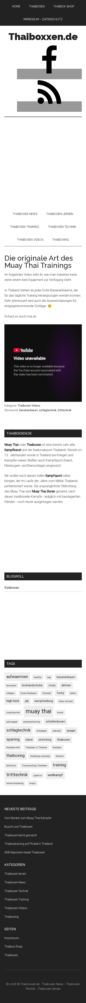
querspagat (11, 721)
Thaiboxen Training (16, 899)
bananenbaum (28, 410)
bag (49, 677)
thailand (60, 756)
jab (27, 701)
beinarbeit (11, 685)
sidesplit (56, 731)
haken (73, 693)
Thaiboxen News (15, 882)
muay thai (38, 711)
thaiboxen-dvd (13, 747)
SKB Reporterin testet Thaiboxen (24, 852)
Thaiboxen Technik (16, 891)
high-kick (12, 701)
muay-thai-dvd (13, 712)
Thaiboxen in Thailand (36, 747)
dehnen (66, 685)
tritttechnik (64, 410)
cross (52, 685)
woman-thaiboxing (15, 783)
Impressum (11, 938)
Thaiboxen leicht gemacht (20, 835)
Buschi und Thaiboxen (18, 826)
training (59, 765)
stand (29, 739)
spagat (71, 730)
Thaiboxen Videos (29, 405)
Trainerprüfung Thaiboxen (34, 765)
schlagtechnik (47, 410)
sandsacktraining (31, 721)
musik (60, 712)
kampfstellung (44, 701)
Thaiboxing (11, 916)
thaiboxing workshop (40, 756)
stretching (44, 739)
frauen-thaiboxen (28, 693)
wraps (32, 783)
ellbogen (10, 693)
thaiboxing (15, 755)
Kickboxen (11, 588)
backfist (37, 677)
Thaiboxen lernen (15, 873)
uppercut (37, 775)
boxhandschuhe (32, 685)
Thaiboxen (11, 955)
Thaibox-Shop (13, 946)
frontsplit (46, 693)
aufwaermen (17, 676)
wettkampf (55, 775)
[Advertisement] (43, 162)
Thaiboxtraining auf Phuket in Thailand (28, 843)
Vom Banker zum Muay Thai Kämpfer (28, 818)
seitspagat (41, 731)
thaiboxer (57, 747)
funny (60, 693)
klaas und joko (66, 701)
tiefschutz (11, 765)
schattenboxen (55, 721)
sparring (13, 739)
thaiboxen (63, 739)
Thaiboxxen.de (43, 36)
